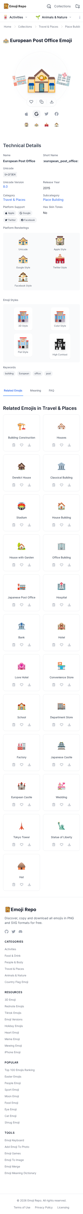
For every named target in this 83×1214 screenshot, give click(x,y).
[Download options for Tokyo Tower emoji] (29, 844)
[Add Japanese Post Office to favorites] (22, 605)
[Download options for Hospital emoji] (69, 605)
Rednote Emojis (14, 1006)
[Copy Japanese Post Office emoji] (14, 605)
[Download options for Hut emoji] (29, 884)
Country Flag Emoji (16, 982)
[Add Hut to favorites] (22, 884)
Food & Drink (13, 955)
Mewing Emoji (13, 1045)
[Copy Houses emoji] (54, 445)
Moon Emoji (12, 1096)
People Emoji (13, 1083)
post (48, 373)
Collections (62, 6)
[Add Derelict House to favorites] (22, 485)
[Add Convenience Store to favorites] (61, 685)
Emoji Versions (13, 1019)
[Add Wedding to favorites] (61, 804)
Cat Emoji (10, 1115)
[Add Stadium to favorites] (22, 525)
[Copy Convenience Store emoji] (54, 685)
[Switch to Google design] (36, 114)
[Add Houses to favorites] (61, 445)
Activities (10, 949)
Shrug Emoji (12, 1122)
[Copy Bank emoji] (14, 645)
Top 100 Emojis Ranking (20, 1070)
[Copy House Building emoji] (54, 525)
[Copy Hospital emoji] (54, 605)
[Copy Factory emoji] (14, 765)
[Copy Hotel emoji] (54, 645)
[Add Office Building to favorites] (61, 565)
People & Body (14, 962)
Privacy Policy (44, 1207)
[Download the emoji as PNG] (51, 101)
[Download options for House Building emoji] (69, 525)
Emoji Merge (12, 1166)
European (24, 373)
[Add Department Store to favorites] (61, 725)
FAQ (51, 390)
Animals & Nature (15, 975)
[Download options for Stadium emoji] (29, 525)
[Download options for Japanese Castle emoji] (69, 765)
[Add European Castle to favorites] (22, 804)
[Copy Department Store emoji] (54, 725)
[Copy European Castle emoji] (14, 804)
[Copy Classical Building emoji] (54, 485)
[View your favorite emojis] (77, 6)
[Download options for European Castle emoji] (29, 804)
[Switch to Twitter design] (46, 114)
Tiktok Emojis (13, 1012)
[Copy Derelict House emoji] (14, 485)
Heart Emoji (12, 1032)
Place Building (53, 200)
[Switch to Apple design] (26, 114)
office (38, 373)
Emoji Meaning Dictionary (20, 1173)
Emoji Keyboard (14, 1140)
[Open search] (49, 6)
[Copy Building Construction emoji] (14, 445)
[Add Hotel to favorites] (61, 645)
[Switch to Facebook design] (56, 114)
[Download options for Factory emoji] (29, 765)
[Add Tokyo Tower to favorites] (22, 844)
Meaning (35, 390)
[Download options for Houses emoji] (69, 445)
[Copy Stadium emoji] (14, 525)
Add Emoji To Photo (17, 1146)
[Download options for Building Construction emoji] (29, 445)
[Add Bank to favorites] (22, 645)
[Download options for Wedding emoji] (69, 804)
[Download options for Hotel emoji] (69, 645)
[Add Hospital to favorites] (61, 605)
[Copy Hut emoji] (14, 884)
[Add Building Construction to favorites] (22, 445)
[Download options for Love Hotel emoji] (29, 685)
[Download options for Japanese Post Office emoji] (29, 605)
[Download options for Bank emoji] (29, 645)
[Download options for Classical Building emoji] (69, 485)
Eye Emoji (11, 1109)
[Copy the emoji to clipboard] (41, 101)
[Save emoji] (31, 101)
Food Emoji (11, 1102)
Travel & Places (14, 200)
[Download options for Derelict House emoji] (29, 485)
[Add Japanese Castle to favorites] (61, 765)
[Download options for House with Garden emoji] (29, 565)
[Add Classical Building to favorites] (61, 485)
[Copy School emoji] (14, 725)
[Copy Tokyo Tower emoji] (14, 844)
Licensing (63, 1207)
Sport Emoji (12, 1089)
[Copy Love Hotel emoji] (14, 685)
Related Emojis (13, 390)
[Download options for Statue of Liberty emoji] (69, 844)
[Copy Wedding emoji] (54, 804)
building (9, 373)
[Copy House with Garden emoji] (14, 565)
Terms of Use (22, 1207)
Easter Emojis (13, 1076)
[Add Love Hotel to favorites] (22, 685)
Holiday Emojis (14, 1026)
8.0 (5, 186)
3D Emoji (10, 999)
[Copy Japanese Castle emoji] (54, 765)
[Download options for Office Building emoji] (69, 565)
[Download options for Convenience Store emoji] (69, 685)
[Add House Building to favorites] (61, 525)
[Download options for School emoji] (29, 725)
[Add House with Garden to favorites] (22, 565)
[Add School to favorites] (22, 725)
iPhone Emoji (12, 1052)
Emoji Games (13, 1153)
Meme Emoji (12, 1039)
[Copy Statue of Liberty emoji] (54, 844)
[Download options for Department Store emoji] (69, 725)
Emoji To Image (14, 1159)
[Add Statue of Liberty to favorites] (61, 844)
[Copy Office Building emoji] (54, 565)
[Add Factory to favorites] (22, 765)
